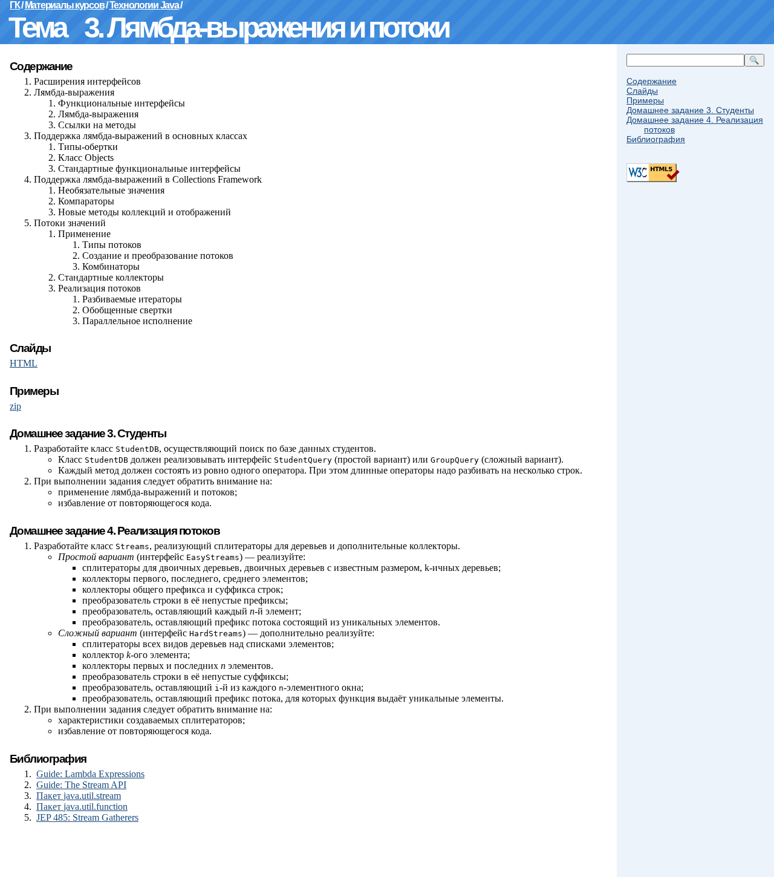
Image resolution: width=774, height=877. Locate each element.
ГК (14, 5)
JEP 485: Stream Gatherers (87, 817)
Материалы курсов (65, 5)
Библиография (655, 139)
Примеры (645, 100)
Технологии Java (144, 5)
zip (15, 406)
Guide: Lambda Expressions (90, 774)
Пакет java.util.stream (78, 796)
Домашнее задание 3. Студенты (690, 110)
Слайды (642, 91)
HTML (23, 363)
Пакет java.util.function (82, 806)
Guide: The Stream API (81, 785)
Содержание (651, 81)
